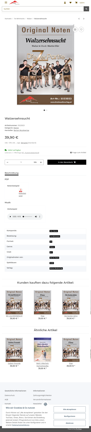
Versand (24, 143)
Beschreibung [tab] (11, 173)
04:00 (51, 263)
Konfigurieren (69, 416)
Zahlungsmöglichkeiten (42, 395)
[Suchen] (86, 8)
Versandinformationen (42, 399)
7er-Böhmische (54, 236)
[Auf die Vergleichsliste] (75, 29)
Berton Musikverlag (56, 268)
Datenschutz (10, 395)
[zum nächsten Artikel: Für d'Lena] (83, 18)
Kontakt (8, 404)
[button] (65, 2)
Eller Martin (53, 231)
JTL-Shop (79, 429)
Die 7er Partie (54, 258)
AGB (6, 399)
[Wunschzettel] (70, 2)
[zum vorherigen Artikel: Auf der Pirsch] (79, 18)
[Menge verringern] (7, 162)
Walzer (16, 128)
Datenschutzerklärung (20, 425)
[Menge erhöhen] (40, 162)
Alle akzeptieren (69, 409)
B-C (51, 252)
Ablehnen (70, 423)
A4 (51, 242)
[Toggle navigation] (6, 1)
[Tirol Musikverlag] (14, 2)
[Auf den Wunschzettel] (81, 29)
